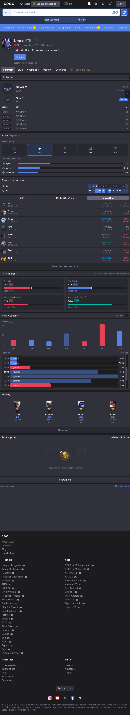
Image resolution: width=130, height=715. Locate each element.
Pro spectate (64, 27)
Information (91, 27)
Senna (10, 235)
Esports (6, 645)
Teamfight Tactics (11, 569)
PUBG (5, 584)
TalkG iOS (70, 599)
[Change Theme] (103, 4)
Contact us (7, 680)
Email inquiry (8, 676)
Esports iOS (71, 607)
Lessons (108, 27)
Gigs (4, 649)
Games (5, 634)
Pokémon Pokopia (11, 596)
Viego (10, 219)
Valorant (6, 580)
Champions (8, 27)
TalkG (4, 641)
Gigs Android (71, 588)
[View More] (79, 4)
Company (7, 545)
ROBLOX (6, 588)
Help (4, 672)
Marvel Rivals (8, 599)
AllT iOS (69, 576)
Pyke (10, 227)
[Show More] (89, 4)
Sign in (121, 4)
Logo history (8, 553)
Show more (65, 479)
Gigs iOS (69, 592)
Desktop (6, 630)
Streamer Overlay (11, 653)
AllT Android (71, 573)
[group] (65, 371)
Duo (4, 637)
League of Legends (46, 4)
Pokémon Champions (12, 576)
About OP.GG (8, 541)
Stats (78, 27)
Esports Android (73, 603)
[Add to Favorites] (36, 40)
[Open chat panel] (127, 94)
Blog (4, 549)
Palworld (6, 573)
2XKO (4, 622)
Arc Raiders (7, 603)
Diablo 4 (6, 618)
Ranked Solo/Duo (65, 198)
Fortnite (6, 615)
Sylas (10, 250)
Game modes (26, 27)
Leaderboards (46, 27)
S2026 (22, 198)
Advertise (70, 669)
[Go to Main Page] (9, 4)
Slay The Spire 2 (10, 607)
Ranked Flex (108, 198)
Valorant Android (73, 580)
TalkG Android (72, 596)
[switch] (122, 315)
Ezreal (10, 211)
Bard (10, 258)
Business (69, 665)
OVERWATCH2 (9, 592)
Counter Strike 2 (10, 611)
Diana (10, 242)
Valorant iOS (71, 584)
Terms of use (8, 669)
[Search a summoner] (115, 12)
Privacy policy (9, 665)
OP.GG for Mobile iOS (75, 569)
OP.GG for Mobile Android (77, 565)
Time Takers (8, 626)
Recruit (68, 672)
